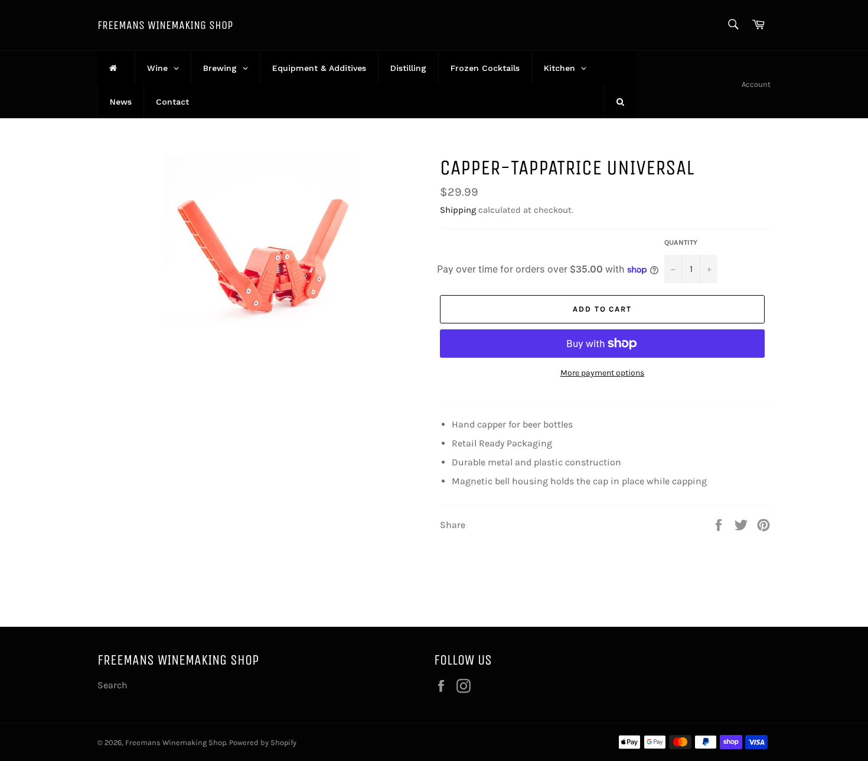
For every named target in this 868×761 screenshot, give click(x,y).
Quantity (680, 242)
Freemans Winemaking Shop (165, 25)
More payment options (602, 373)
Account (756, 84)
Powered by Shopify (262, 742)
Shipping (458, 210)
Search (112, 685)
